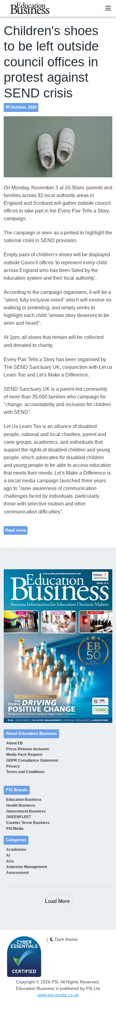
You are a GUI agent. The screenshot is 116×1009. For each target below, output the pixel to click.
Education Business (23, 799)
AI (8, 855)
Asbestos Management (26, 867)
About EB (14, 743)
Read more (15, 530)
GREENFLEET (18, 817)
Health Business (20, 805)
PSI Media (15, 828)
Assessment (17, 873)
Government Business (26, 811)
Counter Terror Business (28, 823)
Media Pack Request (24, 754)
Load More (57, 901)
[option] (58, 646)
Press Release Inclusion (27, 749)
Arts (10, 861)
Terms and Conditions (25, 772)
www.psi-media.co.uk (58, 994)
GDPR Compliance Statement (32, 760)
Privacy (13, 766)
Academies (16, 849)
